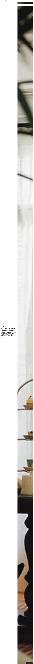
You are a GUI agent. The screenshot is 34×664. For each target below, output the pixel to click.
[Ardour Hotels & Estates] (3, 1)
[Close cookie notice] (32, 5)
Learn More (28, 4)
